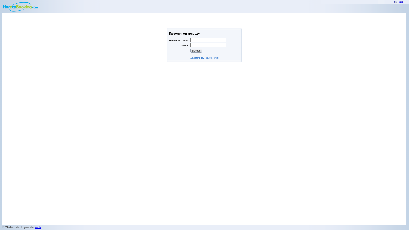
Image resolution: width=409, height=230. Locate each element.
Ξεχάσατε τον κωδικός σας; (204, 57)
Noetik (38, 227)
